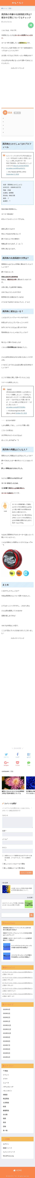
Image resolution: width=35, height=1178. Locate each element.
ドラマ (5, 1079)
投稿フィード (7, 1148)
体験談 (5, 1094)
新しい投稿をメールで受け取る (14, 868)
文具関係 (6, 1102)
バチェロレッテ (8, 1087)
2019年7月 (6, 1045)
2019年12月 (7, 1025)
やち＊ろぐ (18, 2)
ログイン (6, 1144)
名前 (4, 831)
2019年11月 (7, 1029)
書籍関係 (6, 1110)
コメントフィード (9, 1152)
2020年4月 (6, 1009)
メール (5, 839)
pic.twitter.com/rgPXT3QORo (15, 407)
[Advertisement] (17, 86)
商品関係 (6, 1098)
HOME (19, 1170)
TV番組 (5, 1071)
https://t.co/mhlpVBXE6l (21, 166)
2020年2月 (6, 1017)
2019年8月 (6, 1041)
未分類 (5, 1114)
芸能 (11, 771)
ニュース (6, 1083)
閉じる (17, 113)
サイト (4, 847)
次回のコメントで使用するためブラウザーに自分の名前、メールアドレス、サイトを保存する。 (18, 858)
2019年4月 (6, 1057)
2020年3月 (6, 1013)
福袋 (4, 1118)
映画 (4, 1106)
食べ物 (5, 1130)
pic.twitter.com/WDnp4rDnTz (15, 168)
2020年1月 (6, 1021)
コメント (5, 815)
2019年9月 (6, 1037)
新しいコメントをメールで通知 (14, 864)
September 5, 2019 (12, 174)
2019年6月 (6, 1049)
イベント (6, 1075)
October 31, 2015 (21, 413)
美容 (4, 1122)
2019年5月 (6, 1053)
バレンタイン (7, 1091)
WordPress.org (8, 1156)
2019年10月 (7, 1033)
